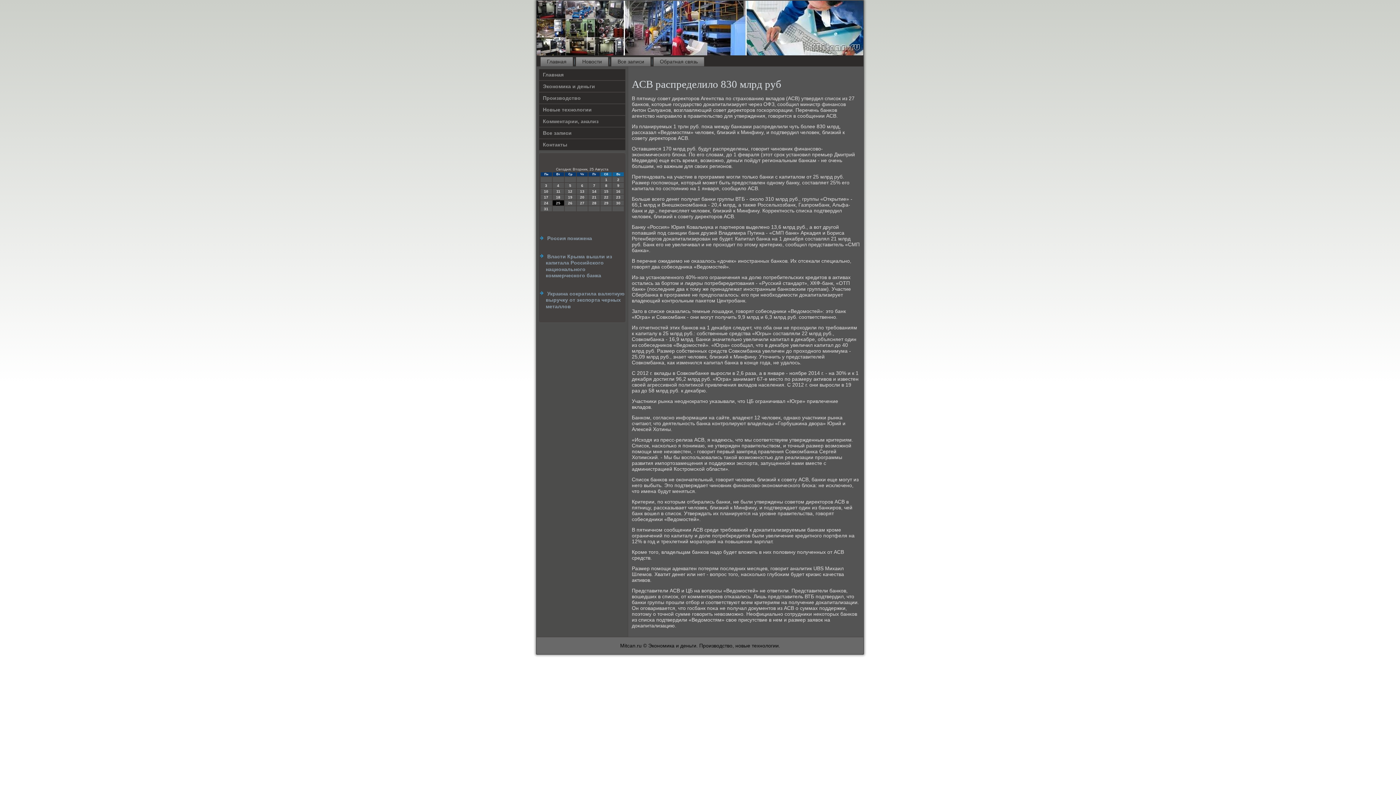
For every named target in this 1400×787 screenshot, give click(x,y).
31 (546, 209)
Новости (592, 61)
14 (594, 191)
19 (570, 197)
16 (618, 191)
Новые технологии (567, 110)
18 (558, 197)
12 (570, 191)
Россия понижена (569, 238)
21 (594, 197)
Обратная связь (679, 61)
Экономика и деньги (569, 86)
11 (558, 191)
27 (582, 203)
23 (618, 197)
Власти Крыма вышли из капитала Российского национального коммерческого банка (579, 266)
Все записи (631, 61)
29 (606, 203)
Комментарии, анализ (571, 121)
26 (570, 203)
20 (582, 197)
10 (546, 191)
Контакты (555, 145)
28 (594, 203)
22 (606, 197)
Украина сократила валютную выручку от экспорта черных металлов (585, 300)
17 (546, 197)
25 (558, 203)
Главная (557, 61)
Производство (562, 98)
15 (606, 191)
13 (582, 191)
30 (618, 203)
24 (546, 203)
